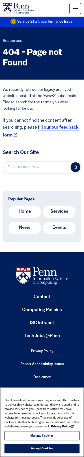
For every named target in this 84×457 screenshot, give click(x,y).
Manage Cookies (42, 435)
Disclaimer (42, 378)
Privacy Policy (42, 352)
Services (59, 211)
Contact (42, 297)
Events (59, 227)
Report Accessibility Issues (42, 365)
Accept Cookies (42, 448)
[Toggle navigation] (75, 8)
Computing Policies (42, 312)
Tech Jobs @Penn (42, 336)
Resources (12, 41)
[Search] (75, 167)
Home (25, 211)
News (24, 227)
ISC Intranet (42, 325)
